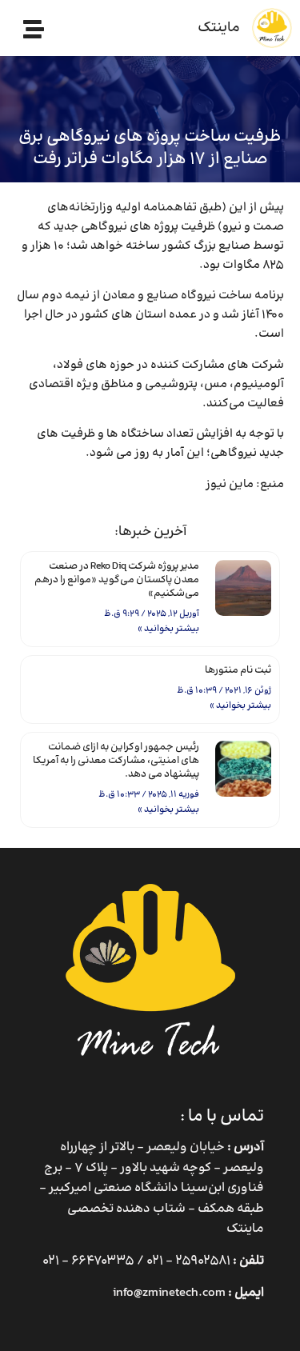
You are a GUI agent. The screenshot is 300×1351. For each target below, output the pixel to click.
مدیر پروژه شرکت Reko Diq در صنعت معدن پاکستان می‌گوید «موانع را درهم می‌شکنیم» (116, 580)
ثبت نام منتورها (238, 670)
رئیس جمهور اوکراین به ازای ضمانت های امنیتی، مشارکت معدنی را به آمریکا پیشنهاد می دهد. (116, 760)
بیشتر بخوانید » (168, 629)
